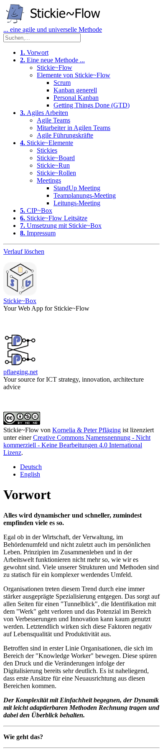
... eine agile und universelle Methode (52, 29)
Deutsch (31, 466)
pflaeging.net (20, 371)
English (30, 474)
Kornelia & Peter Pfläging (86, 430)
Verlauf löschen (23, 251)
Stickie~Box (19, 300)
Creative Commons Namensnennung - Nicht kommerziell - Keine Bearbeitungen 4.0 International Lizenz (76, 445)
